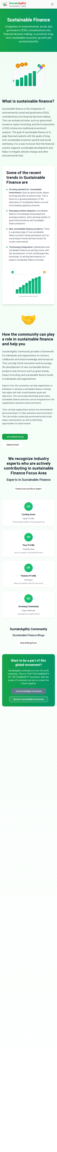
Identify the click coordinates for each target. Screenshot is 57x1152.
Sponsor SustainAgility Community (29, 699)
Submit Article (12, 445)
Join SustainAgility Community (28, 691)
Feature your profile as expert (29, 489)
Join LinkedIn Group (15, 437)
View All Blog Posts (28, 643)
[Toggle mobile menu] (52, 4)
